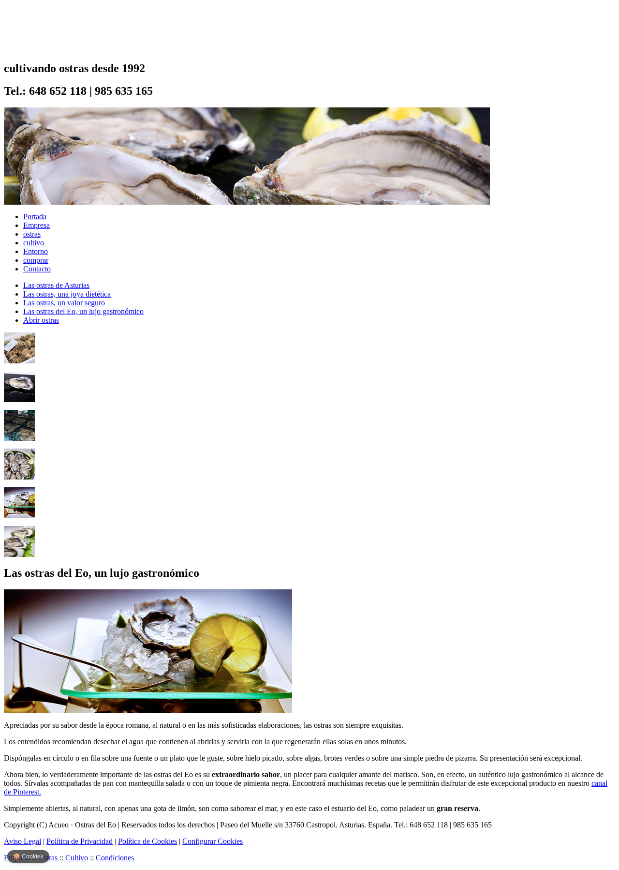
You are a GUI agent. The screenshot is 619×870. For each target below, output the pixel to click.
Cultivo (76, 858)
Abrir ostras (41, 320)
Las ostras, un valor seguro (64, 303)
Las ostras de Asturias (56, 285)
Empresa (36, 225)
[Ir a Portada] (41, 46)
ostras (32, 234)
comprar (35, 260)
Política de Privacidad (79, 841)
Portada (34, 216)
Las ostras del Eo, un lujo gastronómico (83, 311)
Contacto (37, 269)
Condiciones (115, 858)
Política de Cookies (147, 841)
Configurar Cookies (212, 841)
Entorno (35, 251)
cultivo (33, 243)
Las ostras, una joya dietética (67, 294)
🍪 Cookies (28, 856)
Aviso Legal (22, 841)
